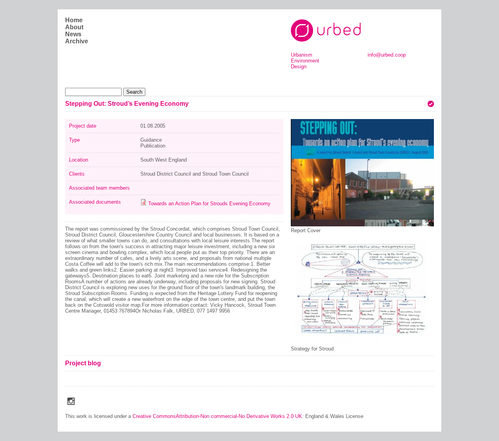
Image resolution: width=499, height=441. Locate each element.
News (73, 34)
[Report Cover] (362, 225)
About (74, 27)
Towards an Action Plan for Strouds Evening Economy (209, 203)
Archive (76, 41)
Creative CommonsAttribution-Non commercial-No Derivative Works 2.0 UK (217, 416)
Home (74, 20)
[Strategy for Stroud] (362, 343)
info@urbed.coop (387, 55)
